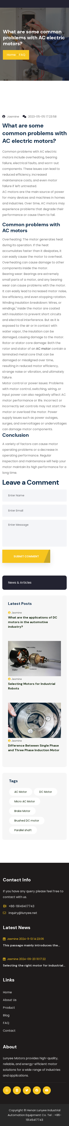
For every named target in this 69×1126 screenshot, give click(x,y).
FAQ (22, 55)
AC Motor (20, 792)
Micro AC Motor (24, 801)
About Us (9, 1000)
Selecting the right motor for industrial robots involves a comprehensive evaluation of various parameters (33, 965)
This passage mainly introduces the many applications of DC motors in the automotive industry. (32, 945)
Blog (6, 1015)
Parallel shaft (23, 830)
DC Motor (45, 792)
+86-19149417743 (21, 906)
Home (11, 55)
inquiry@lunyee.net (23, 913)
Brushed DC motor (26, 820)
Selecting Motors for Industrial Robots (31, 686)
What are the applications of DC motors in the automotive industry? (32, 622)
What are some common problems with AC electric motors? (34, 37)
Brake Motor (22, 811)
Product (9, 1007)
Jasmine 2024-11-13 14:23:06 (25, 939)
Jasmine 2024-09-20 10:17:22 (26, 959)
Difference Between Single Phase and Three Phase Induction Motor (33, 748)
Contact (9, 1030)
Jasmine (12, 116)
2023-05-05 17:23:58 (42, 116)
